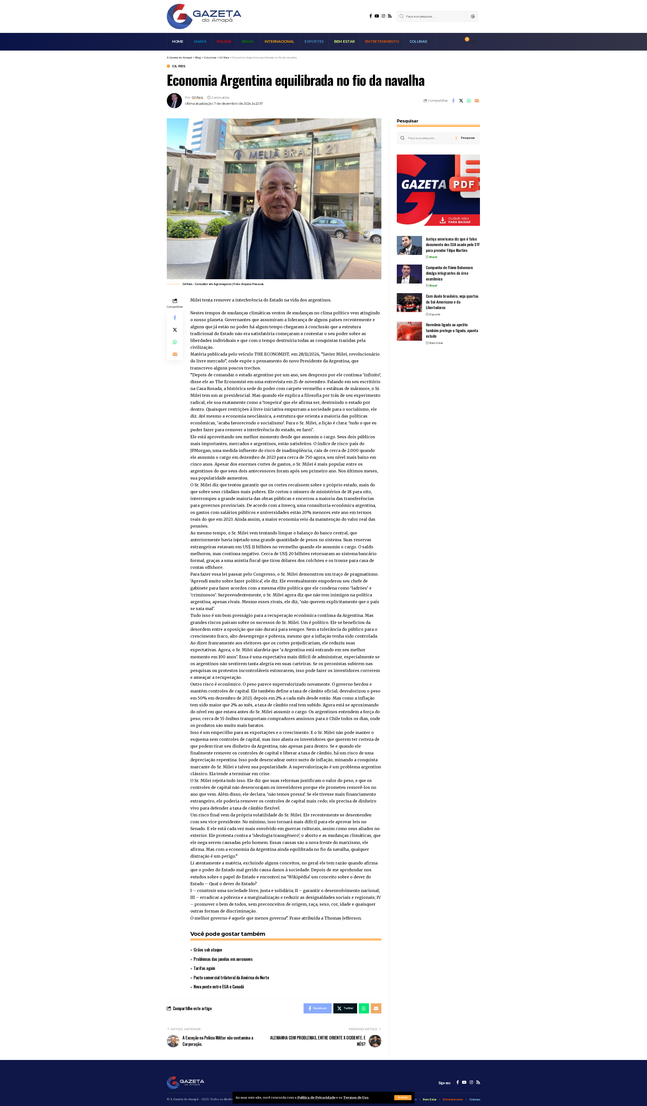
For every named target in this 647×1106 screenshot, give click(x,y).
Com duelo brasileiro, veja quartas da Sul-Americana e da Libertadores (452, 301)
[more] (441, 42)
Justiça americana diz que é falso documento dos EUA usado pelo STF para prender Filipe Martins (453, 244)
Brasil (433, 257)
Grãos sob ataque (208, 949)
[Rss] (389, 16)
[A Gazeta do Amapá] (204, 16)
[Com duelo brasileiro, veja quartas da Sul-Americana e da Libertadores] (409, 302)
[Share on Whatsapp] (468, 101)
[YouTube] (376, 16)
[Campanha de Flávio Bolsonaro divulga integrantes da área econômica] (409, 274)
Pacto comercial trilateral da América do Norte (231, 977)
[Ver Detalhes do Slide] (438, 190)
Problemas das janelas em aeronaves (223, 959)
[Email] (476, 101)
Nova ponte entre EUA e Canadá (219, 986)
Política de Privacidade (316, 1097)
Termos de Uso (355, 1097)
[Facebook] (370, 16)
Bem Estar (436, 343)
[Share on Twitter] (461, 101)
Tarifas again (204, 968)
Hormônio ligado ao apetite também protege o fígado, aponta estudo (452, 330)
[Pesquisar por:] (430, 138)
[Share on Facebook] (453, 101)
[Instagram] (383, 16)
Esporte (434, 314)
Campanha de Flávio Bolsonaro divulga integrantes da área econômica (449, 273)
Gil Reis (178, 66)
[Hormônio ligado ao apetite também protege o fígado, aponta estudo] (409, 331)
